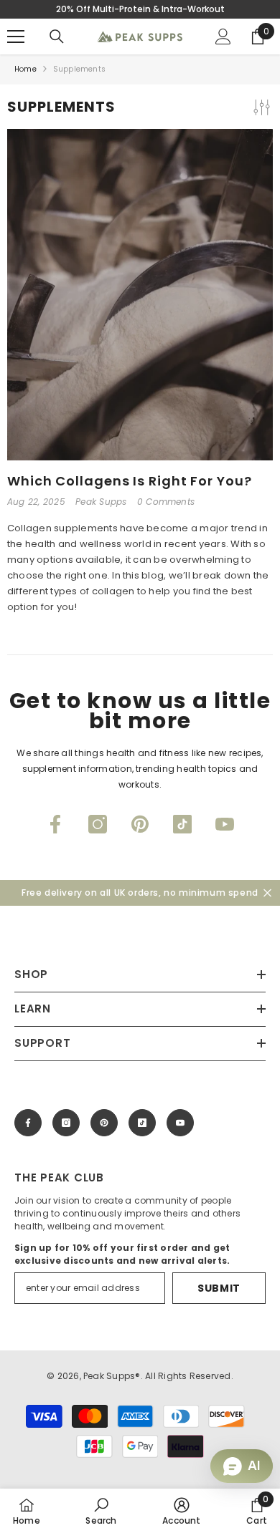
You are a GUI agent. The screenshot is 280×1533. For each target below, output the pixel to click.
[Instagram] (97, 824)
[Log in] (223, 36)
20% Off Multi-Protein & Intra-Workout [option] (140, 9)
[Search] (56, 36)
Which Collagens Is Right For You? (129, 481)
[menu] (15, 36)
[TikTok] (182, 824)
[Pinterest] (140, 824)
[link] (101, 1510)
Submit (219, 1288)
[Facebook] (55, 824)
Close (267, 893)
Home (25, 69)
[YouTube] (225, 824)
